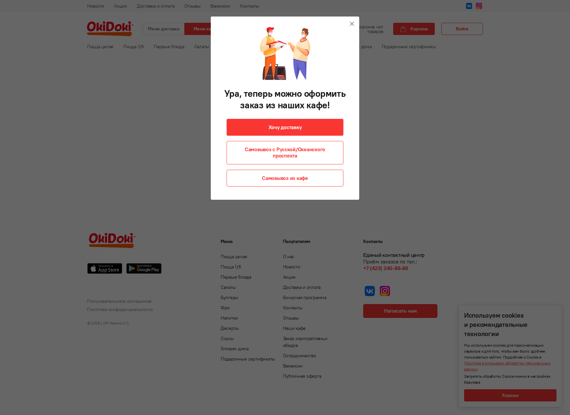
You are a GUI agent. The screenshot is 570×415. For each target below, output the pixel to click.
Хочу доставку (285, 127)
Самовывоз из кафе (285, 178)
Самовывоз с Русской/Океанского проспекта (285, 152)
